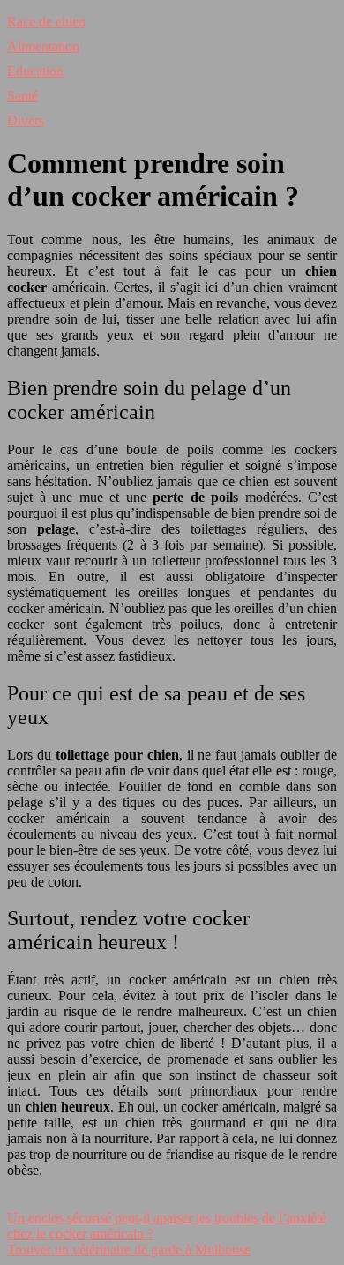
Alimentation (43, 46)
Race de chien (46, 21)
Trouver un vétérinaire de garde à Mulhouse (129, 1249)
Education (35, 71)
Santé (22, 95)
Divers (25, 120)
